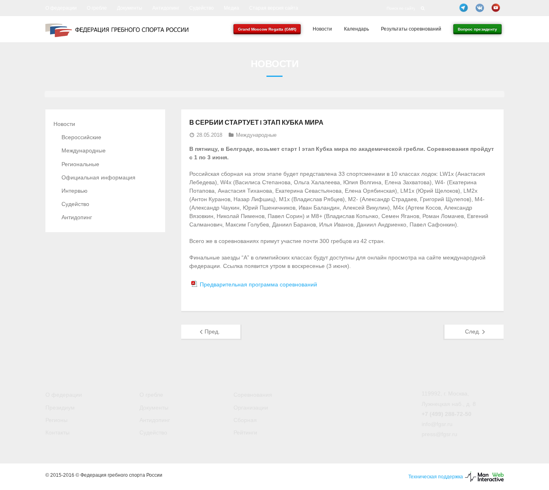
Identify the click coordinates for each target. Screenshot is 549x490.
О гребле (97, 8)
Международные (256, 135)
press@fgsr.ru (439, 434)
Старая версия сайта (273, 8)
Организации (251, 407)
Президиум (60, 407)
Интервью (74, 190)
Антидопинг (165, 8)
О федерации (61, 8)
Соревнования (253, 394)
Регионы (56, 420)
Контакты (57, 432)
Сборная (245, 420)
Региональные (80, 164)
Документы (129, 8)
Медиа (231, 8)
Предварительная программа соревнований (258, 284)
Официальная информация (98, 177)
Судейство (201, 8)
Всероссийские (81, 137)
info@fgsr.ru (437, 424)
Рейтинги (245, 432)
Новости (64, 124)
